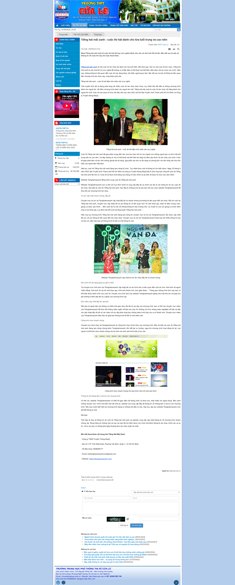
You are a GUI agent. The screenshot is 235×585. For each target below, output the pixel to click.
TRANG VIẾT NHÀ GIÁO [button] (119, 25)
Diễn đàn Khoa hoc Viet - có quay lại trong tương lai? (106, 559)
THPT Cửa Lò (163, 45)
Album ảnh (60, 77)
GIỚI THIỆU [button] (65, 25)
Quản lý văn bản (62, 56)
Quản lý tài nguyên (63, 60)
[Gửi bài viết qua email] (169, 49)
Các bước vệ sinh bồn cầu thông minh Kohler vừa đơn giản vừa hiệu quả (115, 542)
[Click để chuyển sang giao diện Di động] (63, 582)
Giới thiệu (59, 44)
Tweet (83, 488)
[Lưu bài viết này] (178, 49)
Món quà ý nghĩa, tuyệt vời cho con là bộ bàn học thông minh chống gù (114, 552)
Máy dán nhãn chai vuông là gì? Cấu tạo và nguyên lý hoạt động (111, 544)
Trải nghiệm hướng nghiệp (66, 73)
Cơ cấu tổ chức (61, 52)
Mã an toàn (87, 518)
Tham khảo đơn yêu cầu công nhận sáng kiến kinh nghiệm (109, 539)
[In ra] (174, 49)
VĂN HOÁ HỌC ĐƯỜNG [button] (161, 25)
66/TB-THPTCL (62, 125)
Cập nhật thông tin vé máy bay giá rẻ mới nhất (103, 562)
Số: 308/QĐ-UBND (63, 140)
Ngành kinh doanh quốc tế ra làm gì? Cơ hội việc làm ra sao (109, 537)
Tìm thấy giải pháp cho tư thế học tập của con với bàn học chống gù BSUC (115, 555)
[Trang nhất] (57, 25)
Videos (58, 85)
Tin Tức (59, 48)
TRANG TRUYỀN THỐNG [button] (98, 25)
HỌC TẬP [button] (134, 25)
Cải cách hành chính (63, 64)
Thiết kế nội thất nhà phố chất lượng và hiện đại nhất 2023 (108, 557)
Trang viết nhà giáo (63, 68)
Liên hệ (58, 81)
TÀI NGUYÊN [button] (145, 25)
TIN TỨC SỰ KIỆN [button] (79, 25)
